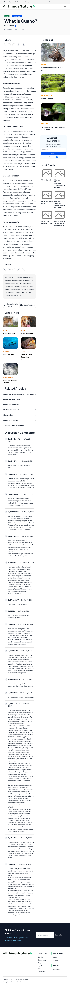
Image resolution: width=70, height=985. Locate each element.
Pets (5, 330)
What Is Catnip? (9, 333)
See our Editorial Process (12, 305)
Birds (43, 64)
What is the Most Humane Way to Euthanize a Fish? (59, 223)
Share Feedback (29, 305)
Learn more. (63, 1)
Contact (56, 960)
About (55, 957)
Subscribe (53, 153)
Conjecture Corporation (22, 979)
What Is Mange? (27, 333)
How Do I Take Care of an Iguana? (26, 357)
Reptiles (44, 124)
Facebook (56, 969)
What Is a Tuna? (9, 355)
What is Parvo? (46, 180)
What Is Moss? (47, 99)
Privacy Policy (6, 982)
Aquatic (6, 352)
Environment (8, 377)
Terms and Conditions (17, 982)
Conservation (42, 960)
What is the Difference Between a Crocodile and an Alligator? (59, 183)
